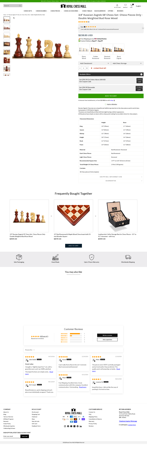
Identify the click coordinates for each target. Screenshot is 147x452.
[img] (29, 357)
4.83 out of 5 (44, 336)
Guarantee (111, 180)
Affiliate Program (8, 419)
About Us (6, 412)
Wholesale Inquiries (9, 426)
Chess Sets (28, 11)
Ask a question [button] (107, 339)
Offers (110, 11)
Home (4, 14)
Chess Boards (41, 11)
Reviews (120, 11)
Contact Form (132, 424)
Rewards (5, 421)
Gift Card (34, 423)
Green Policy (7, 423)
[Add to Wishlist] (36, 307)
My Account (35, 412)
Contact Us (92, 412)
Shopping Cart (36, 414)
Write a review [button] (107, 335)
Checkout (34, 416)
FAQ (90, 414)
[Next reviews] (143, 28)
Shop (33, 419)
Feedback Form (36, 426)
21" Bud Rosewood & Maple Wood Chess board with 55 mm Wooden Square (72, 235)
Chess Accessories (71, 11)
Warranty (91, 421)
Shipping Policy (93, 416)
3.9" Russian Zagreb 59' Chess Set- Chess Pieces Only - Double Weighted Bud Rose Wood (26, 14)
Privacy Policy (93, 423)
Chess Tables (87, 11)
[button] (83, 22)
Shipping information (111, 177)
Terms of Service (8, 416)
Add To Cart (73, 245)
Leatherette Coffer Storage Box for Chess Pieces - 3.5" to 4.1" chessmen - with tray (117, 235)
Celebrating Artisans (9, 428)
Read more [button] (82, 387)
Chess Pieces (55, 11)
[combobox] (12, 5)
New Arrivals (35, 421)
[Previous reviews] (79, 28)
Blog (4, 414)
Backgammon (100, 11)
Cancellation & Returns (95, 419)
